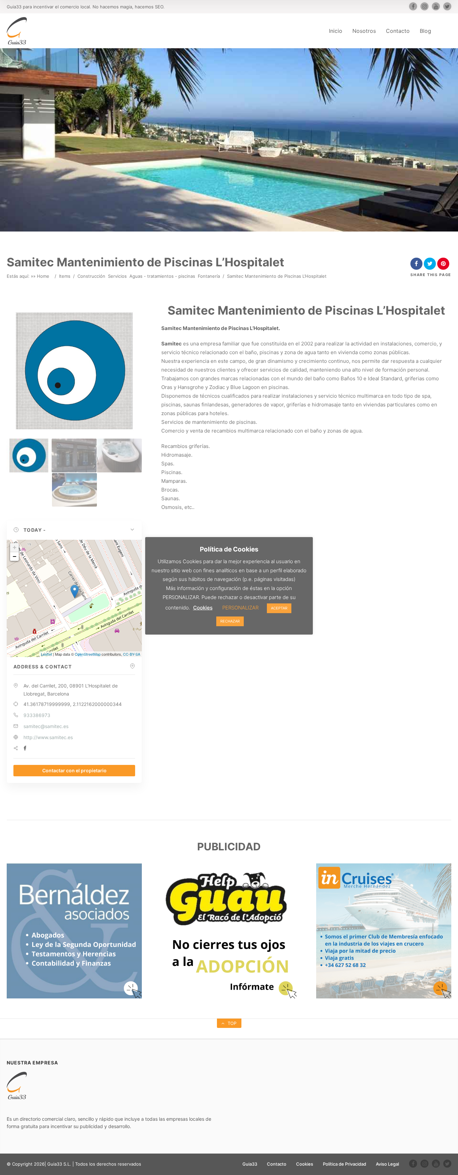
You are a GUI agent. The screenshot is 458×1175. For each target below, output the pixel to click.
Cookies (304, 1164)
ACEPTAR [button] (279, 608)
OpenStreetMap (88, 654)
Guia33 (249, 1164)
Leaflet (46, 654)
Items (64, 276)
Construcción (91, 276)
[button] (74, 530)
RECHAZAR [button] (230, 621)
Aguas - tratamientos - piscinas (162, 276)
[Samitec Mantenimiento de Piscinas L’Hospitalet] (28, 455)
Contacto (398, 30)
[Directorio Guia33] (17, 31)
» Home (41, 276)
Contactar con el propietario (74, 770)
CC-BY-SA (131, 654)
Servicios (117, 276)
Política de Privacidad (344, 1164)
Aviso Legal (387, 1164)
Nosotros (364, 30)
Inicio (335, 30)
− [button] (14, 556)
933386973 (36, 715)
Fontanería (209, 276)
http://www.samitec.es (48, 737)
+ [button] (14, 547)
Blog (425, 30)
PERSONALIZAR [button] (240, 607)
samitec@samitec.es (45, 726)
